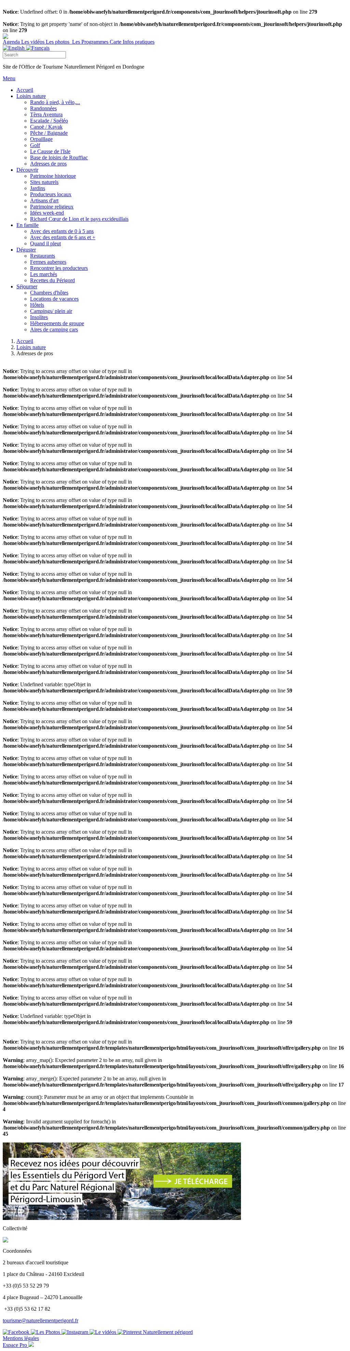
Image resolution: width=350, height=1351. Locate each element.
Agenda (12, 42)
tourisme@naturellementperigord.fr (40, 1320)
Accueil (24, 341)
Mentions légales (21, 1338)
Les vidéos (33, 42)
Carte (116, 42)
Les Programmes (90, 42)
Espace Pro (15, 1345)
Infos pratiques (138, 42)
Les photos (58, 42)
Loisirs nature (31, 347)
